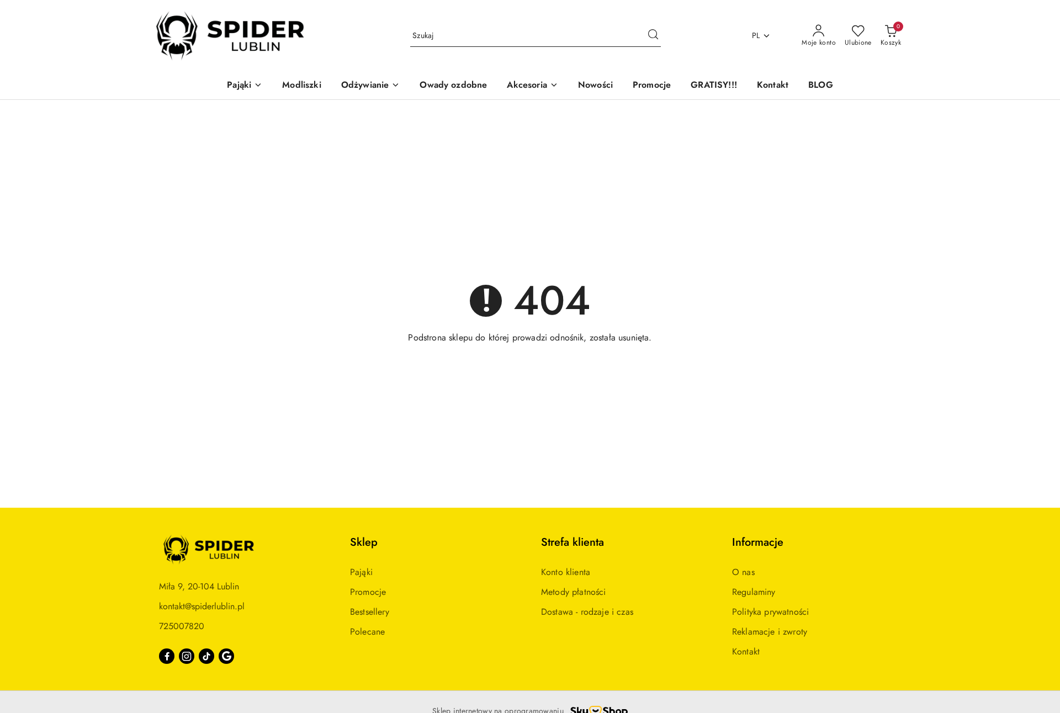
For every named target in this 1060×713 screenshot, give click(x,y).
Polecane (367, 631)
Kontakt (746, 651)
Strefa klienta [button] (572, 542)
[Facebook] (166, 656)
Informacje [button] (757, 542)
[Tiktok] (206, 656)
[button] (244, 86)
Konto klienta (565, 572)
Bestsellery (369, 611)
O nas (743, 572)
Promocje (368, 592)
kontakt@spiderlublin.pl (202, 606)
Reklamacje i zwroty (769, 631)
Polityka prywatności (770, 611)
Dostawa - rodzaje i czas (587, 611)
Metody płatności (573, 592)
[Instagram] (186, 656)
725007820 (181, 626)
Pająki (361, 572)
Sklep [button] (364, 542)
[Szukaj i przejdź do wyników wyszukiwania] (653, 36)
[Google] (226, 656)
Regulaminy (754, 592)
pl (756, 35)
